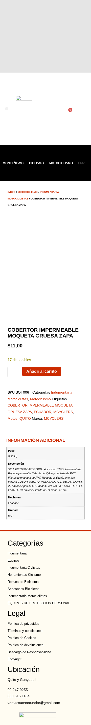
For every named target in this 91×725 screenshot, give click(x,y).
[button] (6, 108)
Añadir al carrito (41, 371)
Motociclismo (61, 163)
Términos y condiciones (25, 631)
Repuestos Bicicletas (23, 582)
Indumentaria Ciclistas (24, 567)
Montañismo (13, 163)
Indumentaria (17, 553)
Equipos (13, 560)
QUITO (25, 418)
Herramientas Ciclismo (24, 575)
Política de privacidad (23, 624)
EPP (81, 163)
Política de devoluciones (25, 645)
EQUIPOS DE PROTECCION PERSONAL (39, 603)
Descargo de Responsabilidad (29, 652)
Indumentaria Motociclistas (27, 596)
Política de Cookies (22, 638)
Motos (12, 418)
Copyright (14, 659)
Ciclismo (36, 163)
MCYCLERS (63, 412)
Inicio (11, 192)
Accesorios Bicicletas (23, 589)
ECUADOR (42, 412)
